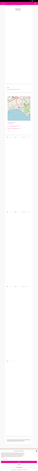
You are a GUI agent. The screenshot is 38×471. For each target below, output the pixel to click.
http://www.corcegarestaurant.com (14, 128)
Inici (6, 5)
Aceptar (19, 462)
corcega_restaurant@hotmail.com (13, 126)
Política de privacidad (20, 469)
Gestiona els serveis (4, 459)
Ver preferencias (19, 467)
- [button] (9, 99)
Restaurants (10, 5)
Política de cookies (13, 469)
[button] (36, 450)
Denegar (19, 464)
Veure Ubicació (10, 123)
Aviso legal (25, 469)
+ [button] (9, 97)
